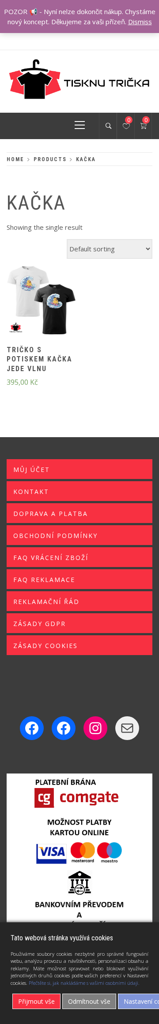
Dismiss (140, 21)
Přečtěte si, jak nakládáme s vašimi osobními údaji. (84, 983)
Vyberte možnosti (26, 306)
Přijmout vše (36, 1001)
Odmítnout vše (89, 1001)
